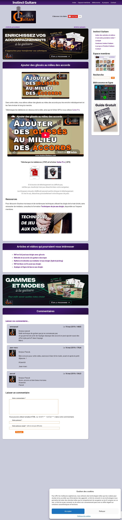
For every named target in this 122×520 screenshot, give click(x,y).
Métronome (96, 2)
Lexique (98, 41)
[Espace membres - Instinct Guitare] (105, 70)
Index (74, 2)
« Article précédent (12, 27)
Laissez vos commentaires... (17, 321)
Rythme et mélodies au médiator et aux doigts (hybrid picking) (38, 261)
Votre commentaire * (19, 398)
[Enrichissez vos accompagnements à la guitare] (45, 59)
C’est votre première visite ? (105, 38)
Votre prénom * (17, 420)
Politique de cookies (84, 516)
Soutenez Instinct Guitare (104, 43)
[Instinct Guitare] (23, 23)
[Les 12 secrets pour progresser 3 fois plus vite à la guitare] (105, 132)
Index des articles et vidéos (105, 35)
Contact (113, 2)
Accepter (68, 511)
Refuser (102, 511)
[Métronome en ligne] (105, 100)
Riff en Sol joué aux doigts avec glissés (29, 255)
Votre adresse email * (27, 426)
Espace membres (84, 2)
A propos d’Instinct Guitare (104, 46)
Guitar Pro (76, 110)
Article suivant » (80, 27)
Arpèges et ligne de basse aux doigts (28, 267)
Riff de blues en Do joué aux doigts (27, 264)
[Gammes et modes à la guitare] (45, 305)
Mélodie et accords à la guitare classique (30, 258)
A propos (105, 2)
